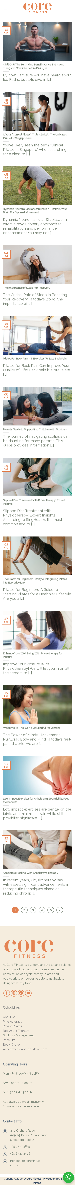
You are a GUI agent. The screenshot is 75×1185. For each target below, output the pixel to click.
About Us (9, 1017)
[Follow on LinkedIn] (21, 993)
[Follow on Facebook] (6, 993)
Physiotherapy (12, 1021)
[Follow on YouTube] (28, 993)
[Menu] (5, 8)
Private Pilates (12, 1026)
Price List (9, 1040)
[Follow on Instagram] (14, 993)
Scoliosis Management (18, 1035)
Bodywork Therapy (16, 1030)
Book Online (11, 1044)
